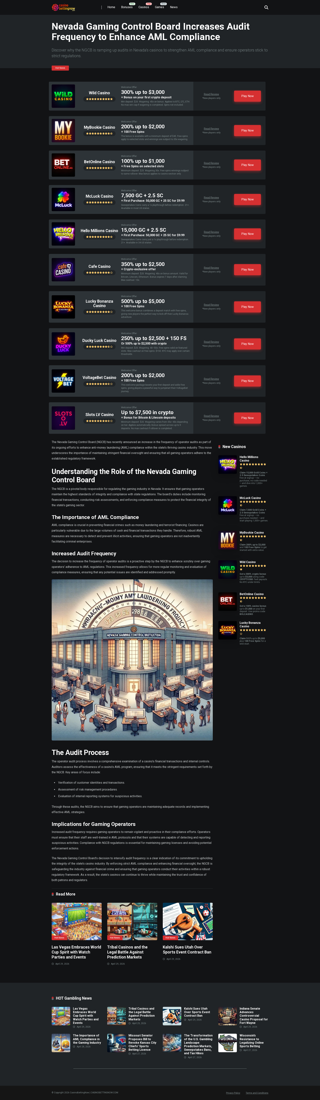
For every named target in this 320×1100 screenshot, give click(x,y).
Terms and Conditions (257, 1093)
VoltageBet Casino (99, 377)
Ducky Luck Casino (99, 340)
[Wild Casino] (63, 107)
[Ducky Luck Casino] (63, 354)
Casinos (144, 7)
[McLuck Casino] (63, 210)
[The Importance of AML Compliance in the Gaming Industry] (61, 1051)
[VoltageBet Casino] (63, 391)
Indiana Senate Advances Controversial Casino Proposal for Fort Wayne (254, 1016)
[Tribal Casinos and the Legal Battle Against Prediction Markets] (132, 921)
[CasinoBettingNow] (67, 6)
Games (159, 7)
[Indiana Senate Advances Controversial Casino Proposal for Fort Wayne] (227, 1024)
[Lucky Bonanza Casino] (63, 317)
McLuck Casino (99, 196)
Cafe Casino (100, 266)
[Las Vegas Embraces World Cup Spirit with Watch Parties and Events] (77, 921)
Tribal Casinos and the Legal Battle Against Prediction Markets (127, 952)
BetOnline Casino (99, 162)
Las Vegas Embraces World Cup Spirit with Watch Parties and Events (76, 952)
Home (111, 7)
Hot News (60, 68)
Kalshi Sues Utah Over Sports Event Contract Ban (187, 949)
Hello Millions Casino (99, 231)
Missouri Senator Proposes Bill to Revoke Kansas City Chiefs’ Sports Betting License (142, 1042)
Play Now (247, 96)
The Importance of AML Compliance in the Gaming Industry (87, 1039)
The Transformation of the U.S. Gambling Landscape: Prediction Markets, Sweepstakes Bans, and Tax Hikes (198, 1044)
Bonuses (127, 7)
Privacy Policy (233, 1093)
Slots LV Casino (99, 414)
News (174, 7)
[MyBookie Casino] (63, 141)
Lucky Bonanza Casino (99, 303)
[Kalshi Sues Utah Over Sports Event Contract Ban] (188, 921)
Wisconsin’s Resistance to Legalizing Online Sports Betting (252, 1041)
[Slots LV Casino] (63, 428)
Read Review (211, 94)
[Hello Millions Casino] (63, 244)
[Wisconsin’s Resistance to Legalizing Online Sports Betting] (227, 1051)
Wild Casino (99, 93)
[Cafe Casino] (63, 280)
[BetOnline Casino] (63, 175)
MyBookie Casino (99, 127)
